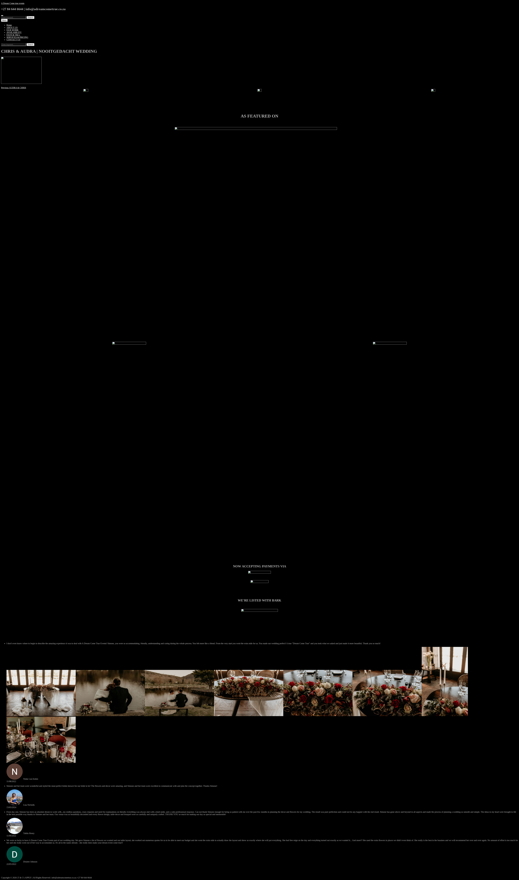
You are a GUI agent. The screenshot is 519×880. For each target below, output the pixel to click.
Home (9, 25)
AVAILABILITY (14, 32)
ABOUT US (12, 27)
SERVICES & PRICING (17, 37)
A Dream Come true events (12, 3)
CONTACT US (13, 40)
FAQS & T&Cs (13, 35)
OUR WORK (12, 30)
